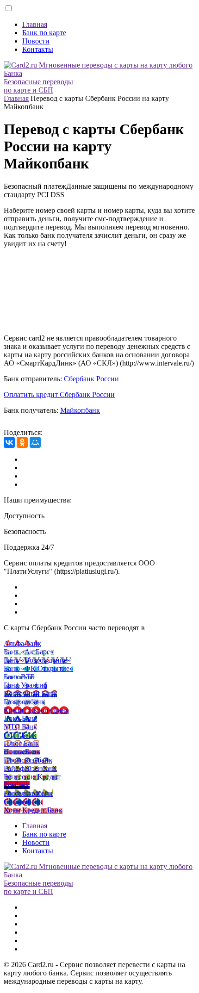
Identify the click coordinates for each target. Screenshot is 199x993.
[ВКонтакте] (9, 442)
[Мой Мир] (35, 442)
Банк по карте (44, 33)
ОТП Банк (20, 735)
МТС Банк (20, 727)
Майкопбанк (80, 410)
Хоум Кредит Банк (33, 810)
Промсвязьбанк (28, 760)
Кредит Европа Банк (36, 710)
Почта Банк (22, 752)
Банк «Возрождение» (37, 660)
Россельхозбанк (28, 793)
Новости (36, 41)
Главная (34, 24)
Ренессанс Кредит (32, 777)
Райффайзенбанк (30, 768)
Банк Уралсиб (25, 685)
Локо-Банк (20, 718)
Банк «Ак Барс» (29, 652)
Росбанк (17, 785)
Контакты (37, 49)
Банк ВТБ (19, 677)
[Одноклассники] (22, 442)
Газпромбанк (24, 702)
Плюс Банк (21, 743)
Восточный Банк (30, 693)
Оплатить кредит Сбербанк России (59, 394)
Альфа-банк (22, 643)
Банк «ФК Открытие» (38, 668)
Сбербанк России (91, 379)
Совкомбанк (23, 802)
